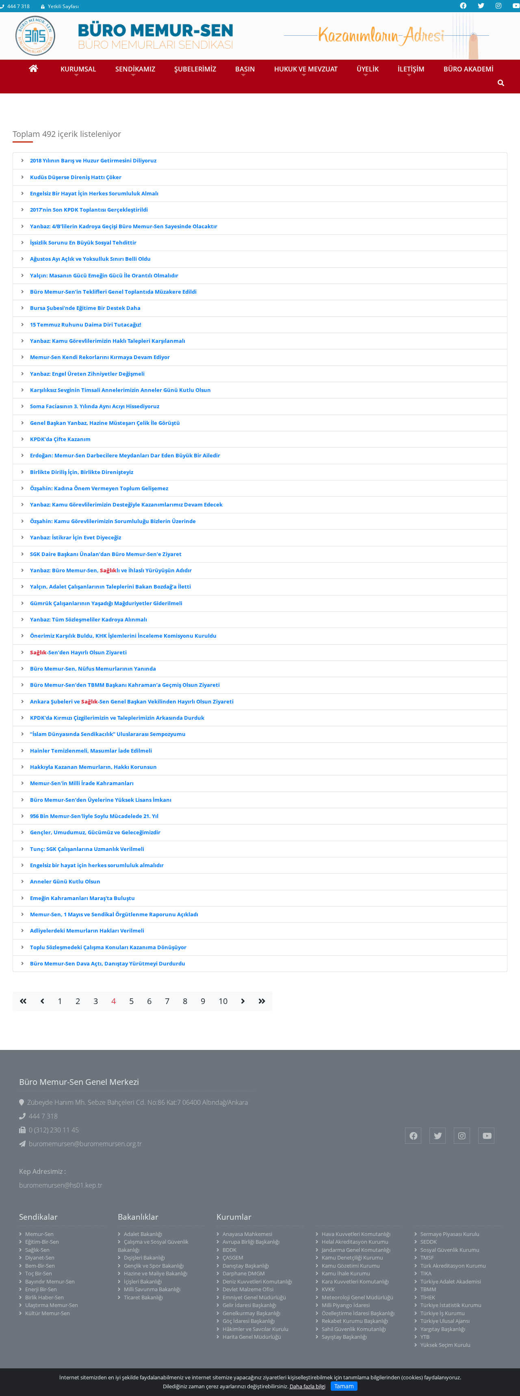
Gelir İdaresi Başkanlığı (249, 1305)
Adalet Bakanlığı (143, 1234)
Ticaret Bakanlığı (143, 1297)
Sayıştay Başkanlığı (344, 1336)
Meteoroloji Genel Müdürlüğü (357, 1297)
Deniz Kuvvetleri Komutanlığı (257, 1281)
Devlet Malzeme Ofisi (248, 1289)
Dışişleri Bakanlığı (144, 1257)
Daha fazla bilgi (307, 1386)
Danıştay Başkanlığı (246, 1265)
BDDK (229, 1249)
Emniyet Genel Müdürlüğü (254, 1297)
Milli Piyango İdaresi (346, 1305)
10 (223, 1001)
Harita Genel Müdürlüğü (252, 1336)
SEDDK (428, 1241)
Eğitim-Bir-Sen (42, 1241)
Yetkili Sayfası (63, 6)
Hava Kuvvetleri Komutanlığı (356, 1234)
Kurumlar (234, 1217)
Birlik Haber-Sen (44, 1297)
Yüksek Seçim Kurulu (445, 1344)
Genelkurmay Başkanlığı (251, 1313)
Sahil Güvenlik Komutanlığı (354, 1329)
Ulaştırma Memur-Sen (51, 1305)
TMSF (427, 1257)
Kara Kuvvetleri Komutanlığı (355, 1281)
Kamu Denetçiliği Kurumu (352, 1257)
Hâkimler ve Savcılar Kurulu (255, 1329)
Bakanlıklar (138, 1217)
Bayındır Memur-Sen (50, 1281)
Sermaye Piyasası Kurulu (449, 1234)
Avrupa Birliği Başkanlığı (251, 1241)
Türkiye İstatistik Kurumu (450, 1305)
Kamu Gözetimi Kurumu (351, 1265)
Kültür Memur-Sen (47, 1313)
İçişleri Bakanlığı (143, 1281)
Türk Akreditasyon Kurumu (453, 1265)
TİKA (425, 1273)
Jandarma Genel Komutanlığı (356, 1249)
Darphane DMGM (244, 1273)
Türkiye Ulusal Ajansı (445, 1321)
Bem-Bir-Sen (40, 1265)
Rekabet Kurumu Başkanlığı (355, 1321)
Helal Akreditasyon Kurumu (355, 1241)
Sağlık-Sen (37, 1249)
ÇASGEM (233, 1257)
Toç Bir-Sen (38, 1273)
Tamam (344, 1386)
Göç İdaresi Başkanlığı (249, 1321)
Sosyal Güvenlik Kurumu (449, 1249)
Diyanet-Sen (39, 1257)
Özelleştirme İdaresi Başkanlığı (358, 1313)
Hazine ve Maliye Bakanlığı (155, 1273)
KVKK (328, 1289)
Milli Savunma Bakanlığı (152, 1289)
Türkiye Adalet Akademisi (450, 1281)
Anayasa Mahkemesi (247, 1234)
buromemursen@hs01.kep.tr (60, 1185)
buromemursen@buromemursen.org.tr (85, 1143)
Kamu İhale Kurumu (346, 1273)
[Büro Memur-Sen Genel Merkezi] (260, 34)
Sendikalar (38, 1217)
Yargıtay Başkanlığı (442, 1329)
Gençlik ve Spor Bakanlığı (154, 1265)
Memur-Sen (39, 1234)
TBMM (428, 1289)
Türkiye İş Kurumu (442, 1313)
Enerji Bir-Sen (41, 1289)
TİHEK (427, 1297)
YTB (424, 1336)
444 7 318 (18, 6)
